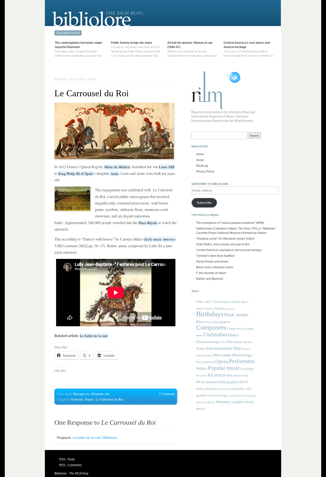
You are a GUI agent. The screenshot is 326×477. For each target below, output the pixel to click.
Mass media (222, 355)
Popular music (224, 368)
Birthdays (209, 314)
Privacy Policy (205, 171)
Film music (234, 342)
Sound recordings (217, 395)
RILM (212, 375)
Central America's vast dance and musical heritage (229, 250)
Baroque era (81, 393)
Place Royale (147, 222)
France (89, 399)
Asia (218, 308)
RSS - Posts (67, 459)
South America (236, 395)
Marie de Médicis (117, 166)
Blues (200, 322)
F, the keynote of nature (211, 273)
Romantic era (213, 389)
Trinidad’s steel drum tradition (215, 255)
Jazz (237, 348)
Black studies (236, 314)
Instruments (223, 348)
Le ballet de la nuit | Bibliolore (95, 437)
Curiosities (215, 335)
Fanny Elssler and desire (212, 261)
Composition (235, 328)
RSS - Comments (70, 465)
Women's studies (230, 402)
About (200, 160)
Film (223, 342)
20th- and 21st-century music (218, 302)
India (210, 348)
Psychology (247, 368)
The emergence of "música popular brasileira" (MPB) (230, 223)
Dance (233, 334)
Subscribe (204, 202)
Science (226, 388)
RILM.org (202, 165)
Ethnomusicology (208, 342)
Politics (201, 368)
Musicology (242, 355)
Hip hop (247, 342)
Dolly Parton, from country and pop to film (222, 244)
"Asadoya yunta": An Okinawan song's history (225, 238)
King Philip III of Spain (75, 173)
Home (200, 154)
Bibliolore (60, 473)
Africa (244, 302)
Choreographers (221, 322)
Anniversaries (205, 308)
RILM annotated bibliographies (217, 382)
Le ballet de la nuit (94, 335)
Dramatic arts (100, 393)
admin (62, 79)
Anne (114, 173)
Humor (201, 348)
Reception (201, 375)
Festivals (77, 399)
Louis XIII (166, 166)
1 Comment (167, 393)
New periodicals (205, 362)
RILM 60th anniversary (233, 375)
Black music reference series (214, 267)
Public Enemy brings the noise (131, 42)
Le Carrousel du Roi (91, 93)
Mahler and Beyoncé (209, 278)
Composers (211, 327)
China (208, 322)
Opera (221, 361)
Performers (241, 361)
